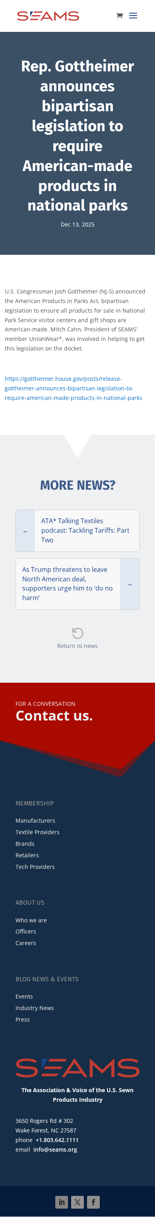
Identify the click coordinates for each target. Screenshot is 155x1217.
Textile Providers (37, 832)
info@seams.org (55, 1149)
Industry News (34, 1008)
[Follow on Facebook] (93, 1202)
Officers (25, 931)
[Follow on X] (77, 1202)
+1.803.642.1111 (57, 1140)
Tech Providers (35, 866)
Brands (25, 843)
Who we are (31, 920)
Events (24, 996)
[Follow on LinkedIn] (61, 1202)
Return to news (77, 646)
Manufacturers (35, 820)
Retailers (27, 855)
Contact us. (54, 715)
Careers (25, 943)
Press (22, 1019)
